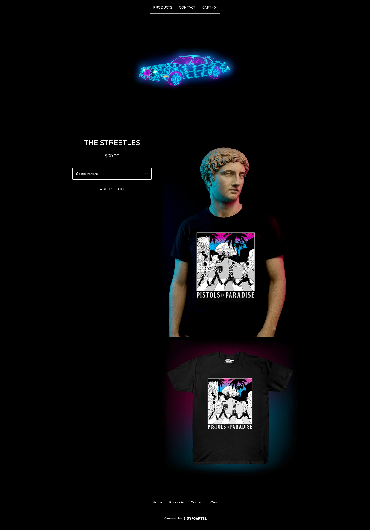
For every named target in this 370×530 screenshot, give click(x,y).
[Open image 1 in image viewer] (230, 237)
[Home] (185, 68)
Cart (214, 502)
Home (157, 502)
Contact (187, 7)
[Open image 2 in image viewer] (230, 408)
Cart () (209, 7)
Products (162, 7)
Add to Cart (112, 189)
